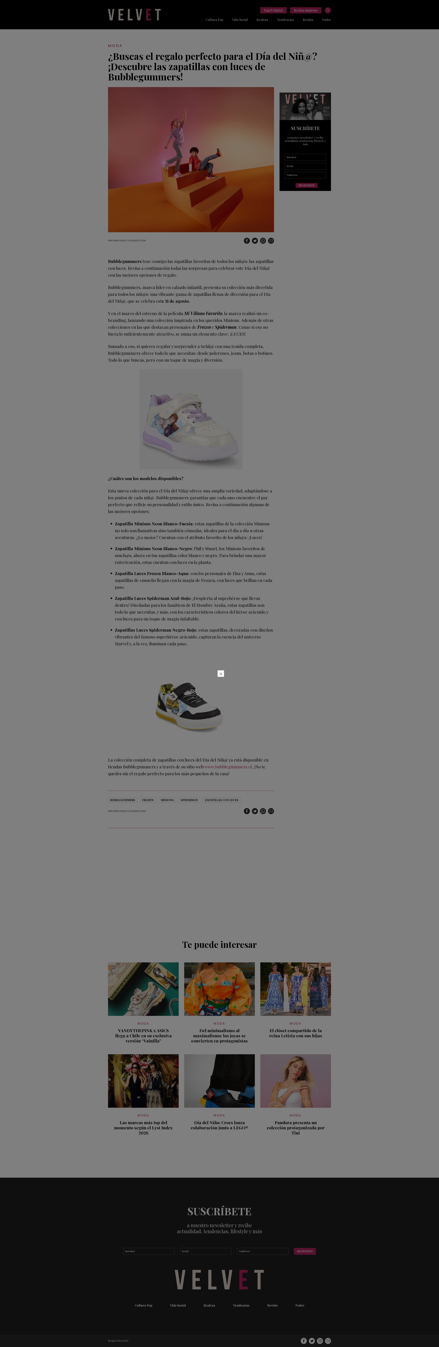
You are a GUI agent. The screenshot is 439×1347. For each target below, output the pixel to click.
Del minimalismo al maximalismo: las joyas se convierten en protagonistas (219, 1035)
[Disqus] (191, 882)
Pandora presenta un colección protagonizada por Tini (296, 1127)
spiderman (189, 800)
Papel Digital (273, 10)
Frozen (148, 800)
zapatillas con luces (221, 800)
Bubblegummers (122, 800)
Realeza (262, 20)
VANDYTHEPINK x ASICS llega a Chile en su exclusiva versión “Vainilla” (143, 1035)
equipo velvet (119, 240)
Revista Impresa (305, 10)
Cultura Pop (214, 20)
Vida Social (240, 20)
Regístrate (307, 185)
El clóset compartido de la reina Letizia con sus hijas (295, 1033)
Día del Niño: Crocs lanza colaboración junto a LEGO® (219, 1125)
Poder (326, 20)
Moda (115, 45)
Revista (308, 20)
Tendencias (285, 20)
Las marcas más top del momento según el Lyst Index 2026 (143, 1127)
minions (167, 800)
